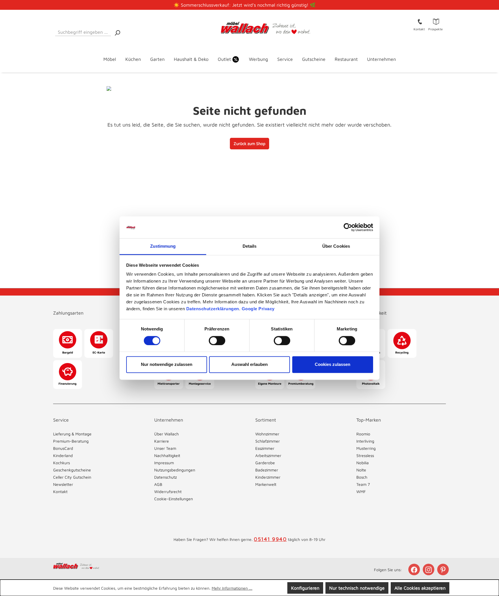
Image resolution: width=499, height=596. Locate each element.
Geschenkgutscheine (72, 469)
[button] (98, 307)
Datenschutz (165, 477)
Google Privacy (258, 309)
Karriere (161, 441)
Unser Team (165, 448)
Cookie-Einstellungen (173, 498)
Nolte (361, 469)
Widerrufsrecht (168, 491)
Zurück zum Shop (249, 143)
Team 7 (363, 484)
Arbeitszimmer (268, 455)
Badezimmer (266, 469)
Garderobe (265, 462)
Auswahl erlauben (249, 364)
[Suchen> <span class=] (117, 32)
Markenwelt (265, 484)
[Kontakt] (420, 21)
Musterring (366, 448)
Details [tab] (250, 246)
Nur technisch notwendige (357, 588)
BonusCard (63, 448)
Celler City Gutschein (72, 477)
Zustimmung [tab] (163, 246)
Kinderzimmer (267, 477)
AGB (158, 484)
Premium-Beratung (71, 441)
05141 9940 (270, 539)
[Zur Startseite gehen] (249, 28)
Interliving (365, 441)
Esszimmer (264, 448)
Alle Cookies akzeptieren (420, 588)
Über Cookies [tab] (336, 246)
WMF (361, 491)
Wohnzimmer (267, 433)
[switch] (217, 340)
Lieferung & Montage (72, 433)
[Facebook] (414, 569)
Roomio (363, 433)
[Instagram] (429, 569)
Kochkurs (61, 462)
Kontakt (60, 491)
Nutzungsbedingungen (174, 469)
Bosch (361, 477)
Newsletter (63, 484)
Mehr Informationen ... (232, 588)
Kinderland (63, 455)
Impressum (164, 462)
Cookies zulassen (332, 364)
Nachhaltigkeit (167, 455)
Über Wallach (166, 433)
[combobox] (83, 31)
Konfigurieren (305, 588)
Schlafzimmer (267, 441)
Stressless (365, 455)
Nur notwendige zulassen (166, 364)
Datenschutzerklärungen (212, 309)
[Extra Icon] (443, 569)
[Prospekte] (436, 21)
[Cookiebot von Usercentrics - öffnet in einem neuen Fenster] (348, 227)
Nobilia (362, 462)
